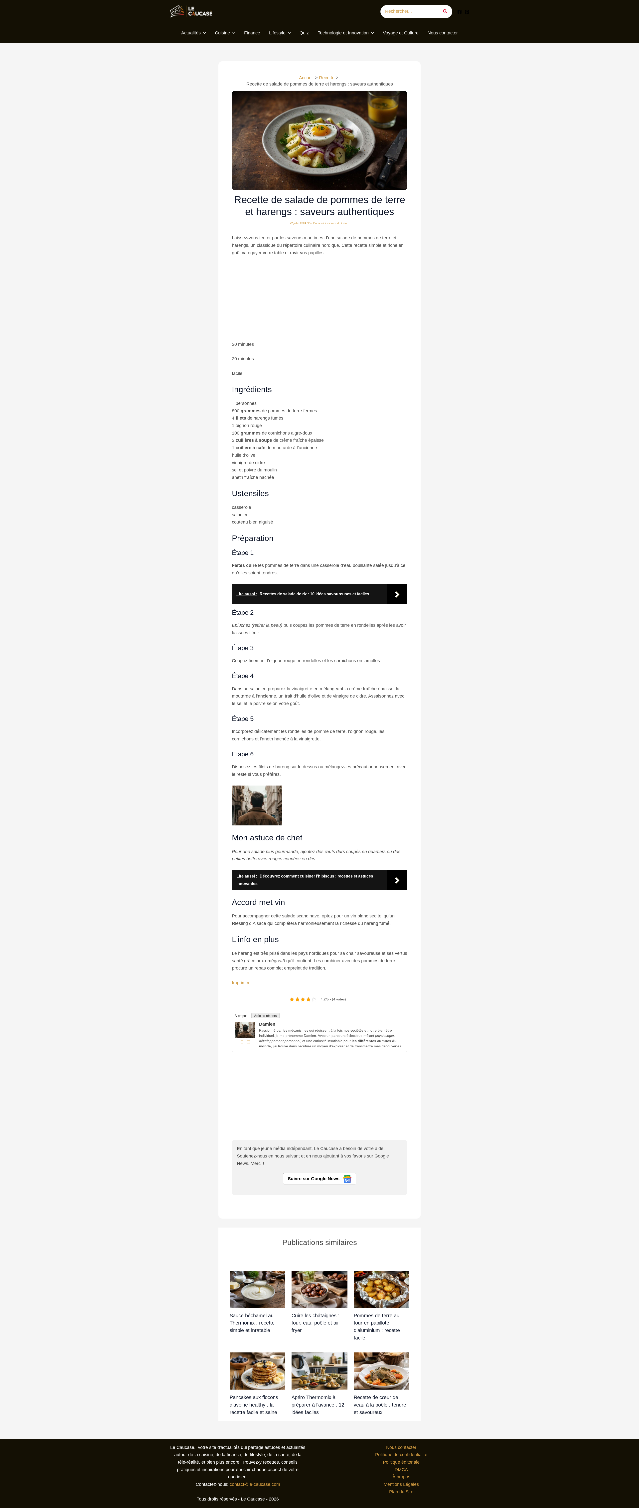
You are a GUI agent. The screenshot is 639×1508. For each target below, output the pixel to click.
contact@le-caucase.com (255, 1484)
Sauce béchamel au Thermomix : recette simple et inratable (252, 1323)
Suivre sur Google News (314, 1178)
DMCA (401, 1469)
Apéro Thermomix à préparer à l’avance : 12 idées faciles (318, 1405)
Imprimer (241, 982)
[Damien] (245, 1029)
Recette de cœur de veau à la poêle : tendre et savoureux (380, 1405)
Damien (267, 1024)
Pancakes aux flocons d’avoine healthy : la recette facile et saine (254, 1405)
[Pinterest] (467, 11)
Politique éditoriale (401, 1462)
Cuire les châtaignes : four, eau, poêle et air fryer (315, 1323)
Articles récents (265, 1016)
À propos (241, 1016)
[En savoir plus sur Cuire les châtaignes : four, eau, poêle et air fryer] (319, 1288)
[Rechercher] (447, 11)
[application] (203, 33)
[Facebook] (459, 11)
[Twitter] (248, 1042)
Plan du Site (401, 1491)
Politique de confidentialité (401, 1454)
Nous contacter (401, 1447)
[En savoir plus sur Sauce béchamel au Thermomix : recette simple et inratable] (257, 1288)
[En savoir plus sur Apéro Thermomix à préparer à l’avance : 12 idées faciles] (319, 1370)
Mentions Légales (401, 1484)
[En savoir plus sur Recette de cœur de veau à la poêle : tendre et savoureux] (381, 1370)
